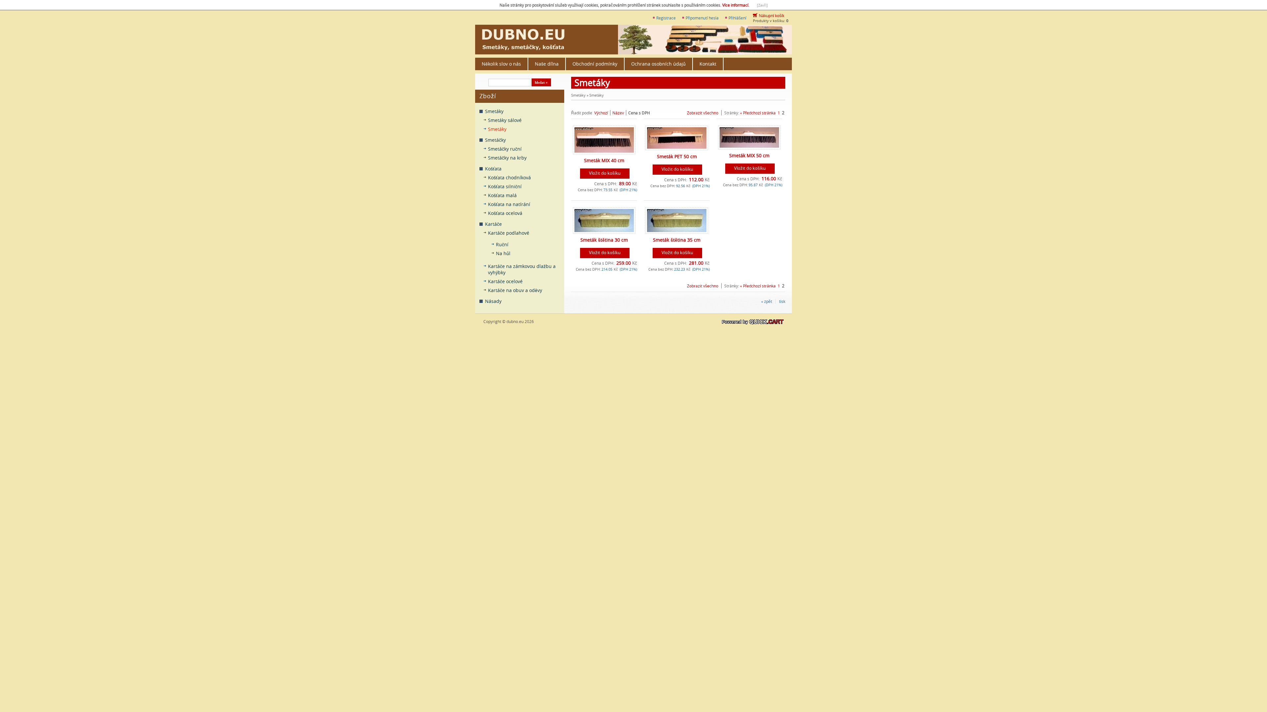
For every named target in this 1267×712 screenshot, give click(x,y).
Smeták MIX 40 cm (604, 160)
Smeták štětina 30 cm (604, 240)
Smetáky (494, 111)
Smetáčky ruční (505, 149)
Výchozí (601, 112)
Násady (493, 301)
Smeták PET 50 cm (677, 156)
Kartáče (493, 224)
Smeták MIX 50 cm (749, 155)
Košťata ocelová (505, 213)
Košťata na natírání (509, 204)
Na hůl (503, 253)
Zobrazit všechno (702, 112)
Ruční (502, 244)
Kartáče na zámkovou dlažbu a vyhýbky (522, 269)
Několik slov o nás (501, 64)
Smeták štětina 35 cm (676, 240)
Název (618, 112)
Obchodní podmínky (594, 64)
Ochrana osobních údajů (658, 64)
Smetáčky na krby (507, 158)
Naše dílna (547, 64)
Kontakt (707, 64)
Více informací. (736, 5)
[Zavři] (762, 5)
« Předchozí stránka (758, 112)
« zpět (766, 301)
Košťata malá (502, 195)
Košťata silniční (505, 186)
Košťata (493, 168)
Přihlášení (737, 17)
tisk (782, 301)
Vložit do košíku (605, 173)
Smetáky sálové (505, 120)
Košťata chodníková (509, 177)
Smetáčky (495, 140)
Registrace (666, 17)
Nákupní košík (771, 15)
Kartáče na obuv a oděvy (515, 290)
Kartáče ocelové (505, 281)
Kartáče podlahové (508, 233)
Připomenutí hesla (702, 17)
